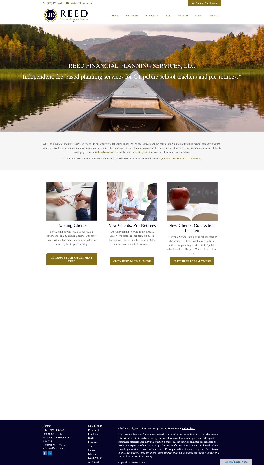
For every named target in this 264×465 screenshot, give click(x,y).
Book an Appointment (206, 3)
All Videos (93, 461)
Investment (93, 433)
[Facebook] (181, 3)
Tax (90, 445)
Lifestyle (92, 453)
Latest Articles (95, 457)
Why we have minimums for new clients (181, 158)
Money (91, 449)
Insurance (92, 441)
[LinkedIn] (173, 3)
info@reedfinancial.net (81, 3)
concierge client (142, 152)
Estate (91, 437)
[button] (115, 15)
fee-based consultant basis (107, 152)
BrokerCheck (188, 428)
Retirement (93, 429)
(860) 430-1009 (54, 3)
